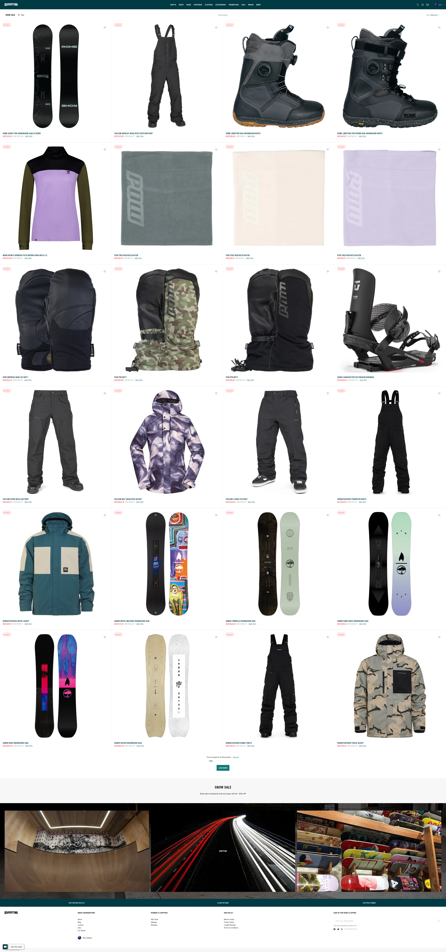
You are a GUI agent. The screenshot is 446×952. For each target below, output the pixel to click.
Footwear (198, 4)
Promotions (234, 4)
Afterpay (154, 922)
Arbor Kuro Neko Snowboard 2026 (352, 620)
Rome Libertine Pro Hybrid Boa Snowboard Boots (359, 133)
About (80, 919)
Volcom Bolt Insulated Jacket (128, 499)
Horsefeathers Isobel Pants (239, 742)
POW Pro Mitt (120, 377)
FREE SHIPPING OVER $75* (77, 903)
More (258, 4)
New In (173, 4)
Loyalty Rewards (230, 925)
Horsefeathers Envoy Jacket (16, 620)
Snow (188, 4)
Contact (80, 925)
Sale (243, 4)
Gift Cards (154, 919)
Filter (22, 15)
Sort (428, 15)
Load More (223, 767)
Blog (79, 922)
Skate (181, 4)
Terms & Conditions (231, 927)
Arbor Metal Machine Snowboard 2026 (131, 620)
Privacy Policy (229, 922)
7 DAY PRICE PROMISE (369, 903)
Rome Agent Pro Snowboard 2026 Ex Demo (22, 133)
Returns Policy (229, 919)
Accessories (220, 4)
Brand (251, 4)
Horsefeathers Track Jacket (350, 742)
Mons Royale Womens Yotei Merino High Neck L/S (25, 255)
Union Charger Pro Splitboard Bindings (355, 377)
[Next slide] (106, 77)
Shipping (154, 925)
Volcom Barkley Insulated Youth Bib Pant (133, 133)
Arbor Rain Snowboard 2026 (15, 742)
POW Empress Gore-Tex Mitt (15, 377)
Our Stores (81, 930)
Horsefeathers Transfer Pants (351, 499)
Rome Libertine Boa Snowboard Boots (243, 133)
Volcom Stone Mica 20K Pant (16, 499)
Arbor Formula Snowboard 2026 (240, 620)
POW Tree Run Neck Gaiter (126, 255)
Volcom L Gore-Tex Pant (237, 499)
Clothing (209, 4)
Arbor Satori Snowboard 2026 (128, 742)
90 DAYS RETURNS (223, 903)
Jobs (79, 927)
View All (236, 757)
